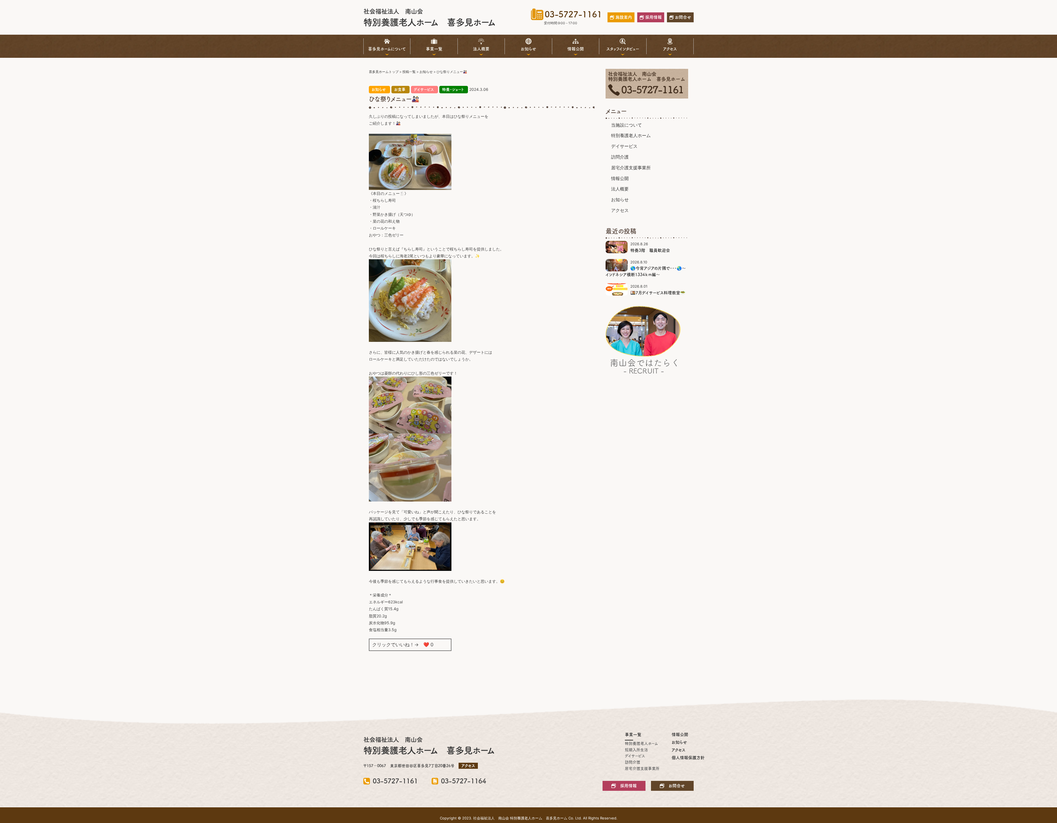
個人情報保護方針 (683, 758)
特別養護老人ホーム (631, 135)
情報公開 (575, 49)
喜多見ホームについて (387, 49)
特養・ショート (453, 89)
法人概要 (481, 49)
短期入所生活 (636, 750)
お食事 (399, 89)
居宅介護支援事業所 (631, 167)
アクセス (670, 49)
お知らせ (528, 49)
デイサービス (424, 89)
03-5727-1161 (573, 14)
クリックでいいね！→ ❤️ (403, 644)
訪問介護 (620, 157)
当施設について (626, 125)
